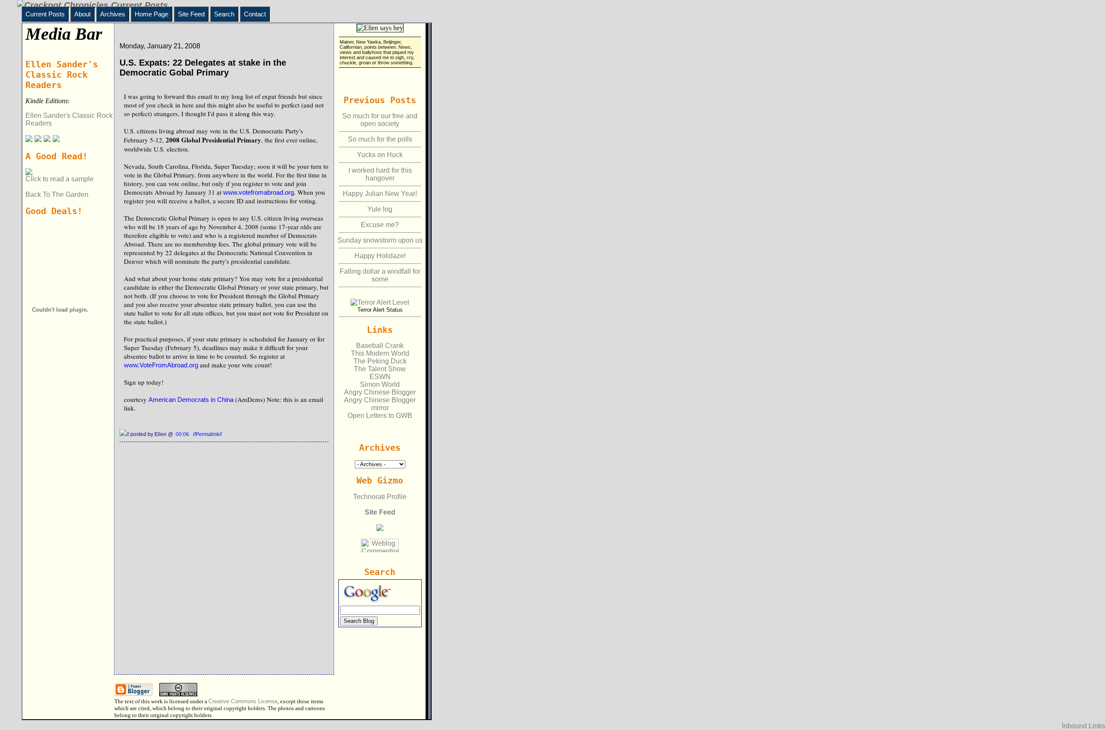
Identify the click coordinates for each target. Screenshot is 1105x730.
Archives (112, 14)
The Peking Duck (380, 361)
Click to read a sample (59, 179)
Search (224, 14)
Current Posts (45, 14)
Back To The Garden (56, 194)
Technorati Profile (380, 496)
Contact (255, 14)
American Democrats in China (191, 399)
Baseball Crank (380, 345)
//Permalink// (207, 434)
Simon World (380, 384)
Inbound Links (1083, 726)
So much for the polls (380, 139)
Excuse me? (380, 224)
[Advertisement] (62, 436)
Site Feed (191, 14)
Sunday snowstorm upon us (380, 240)
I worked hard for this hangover (380, 174)
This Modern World (380, 353)
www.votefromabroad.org (258, 192)
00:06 (183, 434)
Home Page (151, 14)
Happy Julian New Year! (380, 193)
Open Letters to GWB (379, 415)
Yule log (379, 209)
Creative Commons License (243, 701)
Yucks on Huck (380, 154)
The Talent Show (380, 369)
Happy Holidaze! (380, 255)
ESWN (380, 376)
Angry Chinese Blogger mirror (380, 403)
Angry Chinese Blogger (380, 392)
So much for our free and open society (379, 119)
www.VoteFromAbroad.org (161, 365)
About (82, 14)
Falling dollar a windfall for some (380, 275)
